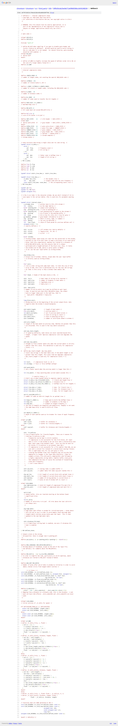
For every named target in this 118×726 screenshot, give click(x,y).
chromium (20, 8)
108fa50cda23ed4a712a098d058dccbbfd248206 (70, 8)
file (52, 12)
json (115, 723)
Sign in (114, 3)
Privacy (15, 723)
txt (111, 723)
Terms (20, 723)
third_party (43, 8)
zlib (50, 8)
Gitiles (10, 723)
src (36, 8)
